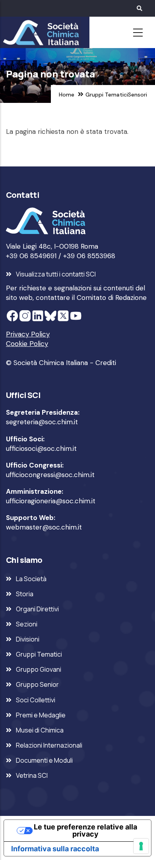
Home (66, 94)
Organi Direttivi (37, 609)
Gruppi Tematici (106, 94)
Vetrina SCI (32, 775)
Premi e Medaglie (41, 715)
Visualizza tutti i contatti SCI (56, 274)
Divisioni (27, 639)
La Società (31, 578)
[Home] (39, 32)
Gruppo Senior (37, 684)
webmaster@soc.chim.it (44, 527)
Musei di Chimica (40, 730)
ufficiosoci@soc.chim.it (41, 448)
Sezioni (26, 624)
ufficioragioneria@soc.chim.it (50, 501)
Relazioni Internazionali (49, 745)
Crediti (105, 362)
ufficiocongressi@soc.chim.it (50, 474)
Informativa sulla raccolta (55, 849)
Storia (24, 593)
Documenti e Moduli (44, 760)
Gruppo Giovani (38, 669)
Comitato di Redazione (112, 297)
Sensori (137, 94)
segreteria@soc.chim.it (42, 421)
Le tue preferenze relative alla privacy (85, 830)
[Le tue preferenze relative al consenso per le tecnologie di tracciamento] (141, 846)
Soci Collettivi (35, 700)
